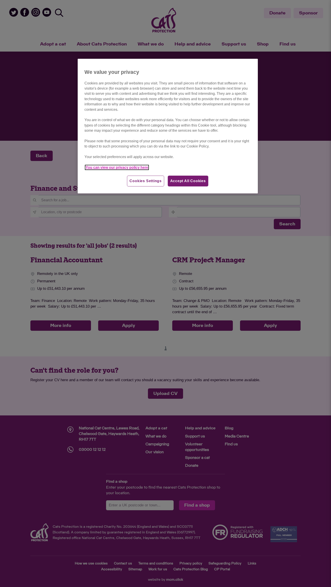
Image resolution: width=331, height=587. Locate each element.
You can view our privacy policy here (117, 167)
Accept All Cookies (188, 181)
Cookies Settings (145, 181)
